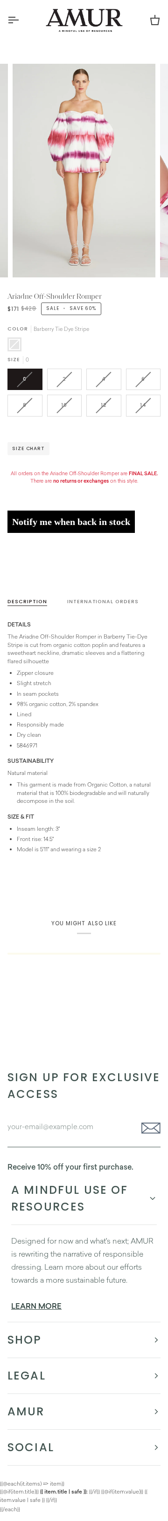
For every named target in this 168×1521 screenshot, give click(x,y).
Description (27, 601)
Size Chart (28, 448)
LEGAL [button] (26, 1375)
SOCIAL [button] (30, 1447)
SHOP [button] (24, 1339)
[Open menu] (21, 20)
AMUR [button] (26, 1411)
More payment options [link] (36, 575)
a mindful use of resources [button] (69, 1198)
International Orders (103, 601)
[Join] (148, 1128)
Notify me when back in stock (71, 522)
